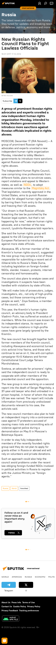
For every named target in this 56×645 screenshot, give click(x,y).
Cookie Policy (19, 606)
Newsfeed (24, 488)
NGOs (27, 184)
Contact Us (6, 606)
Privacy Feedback (9, 610)
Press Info (16, 602)
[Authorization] (40, 3)
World (14, 488)
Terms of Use (28, 602)
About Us (5, 602)
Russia (5, 488)
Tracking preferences (29, 610)
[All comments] (4, 641)
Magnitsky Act (40, 188)
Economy (40, 576)
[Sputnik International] (8, 4)
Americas (17, 576)
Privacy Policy (33, 606)
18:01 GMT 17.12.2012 (11, 54)
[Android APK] (10, 619)
